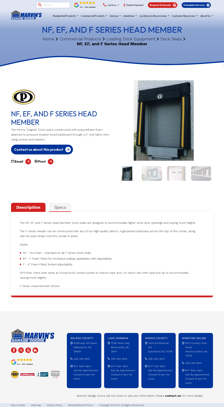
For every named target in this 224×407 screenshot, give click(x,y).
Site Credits (18, 405)
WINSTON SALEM (194, 338)
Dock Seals (171, 39)
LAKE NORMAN (118, 338)
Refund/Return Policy (80, 405)
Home (48, 39)
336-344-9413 (82, 358)
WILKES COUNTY (81, 338)
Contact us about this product (38, 149)
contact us (173, 395)
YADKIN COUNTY (156, 338)
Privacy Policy (54, 405)
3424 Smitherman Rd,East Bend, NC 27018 (160, 347)
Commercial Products (80, 39)
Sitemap (36, 405)
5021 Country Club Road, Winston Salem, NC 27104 (196, 349)
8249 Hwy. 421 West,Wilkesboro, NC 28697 (85, 347)
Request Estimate (160, 5)
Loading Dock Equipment (130, 39)
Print (42, 161)
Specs (60, 207)
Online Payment (135, 5)
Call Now (112, 5)
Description (28, 207)
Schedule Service (194, 5)
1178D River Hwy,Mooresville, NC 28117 (120, 347)
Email (18, 161)
